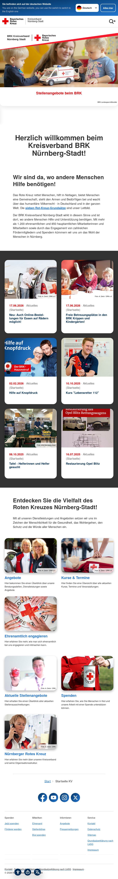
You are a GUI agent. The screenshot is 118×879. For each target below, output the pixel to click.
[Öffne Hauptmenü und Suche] (112, 21)
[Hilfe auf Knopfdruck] (31, 357)
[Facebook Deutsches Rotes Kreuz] (42, 797)
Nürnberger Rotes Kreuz (25, 753)
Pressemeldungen (69, 829)
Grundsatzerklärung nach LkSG (100, 842)
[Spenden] (87, 673)
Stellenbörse (38, 829)
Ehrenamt (37, 823)
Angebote (13, 577)
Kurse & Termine (75, 577)
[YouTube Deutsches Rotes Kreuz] (53, 797)
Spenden (68, 695)
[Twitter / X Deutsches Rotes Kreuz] (75, 797)
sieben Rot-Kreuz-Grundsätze (45, 208)
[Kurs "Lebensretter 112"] (87, 357)
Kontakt (91, 823)
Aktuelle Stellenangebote (26, 695)
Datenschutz (93, 829)
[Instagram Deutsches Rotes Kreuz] (64, 797)
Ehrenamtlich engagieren (26, 636)
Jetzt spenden (12, 823)
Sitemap (91, 835)
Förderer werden (13, 829)
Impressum (93, 849)
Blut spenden (39, 835)
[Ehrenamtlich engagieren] (31, 613)
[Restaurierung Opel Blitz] (87, 428)
